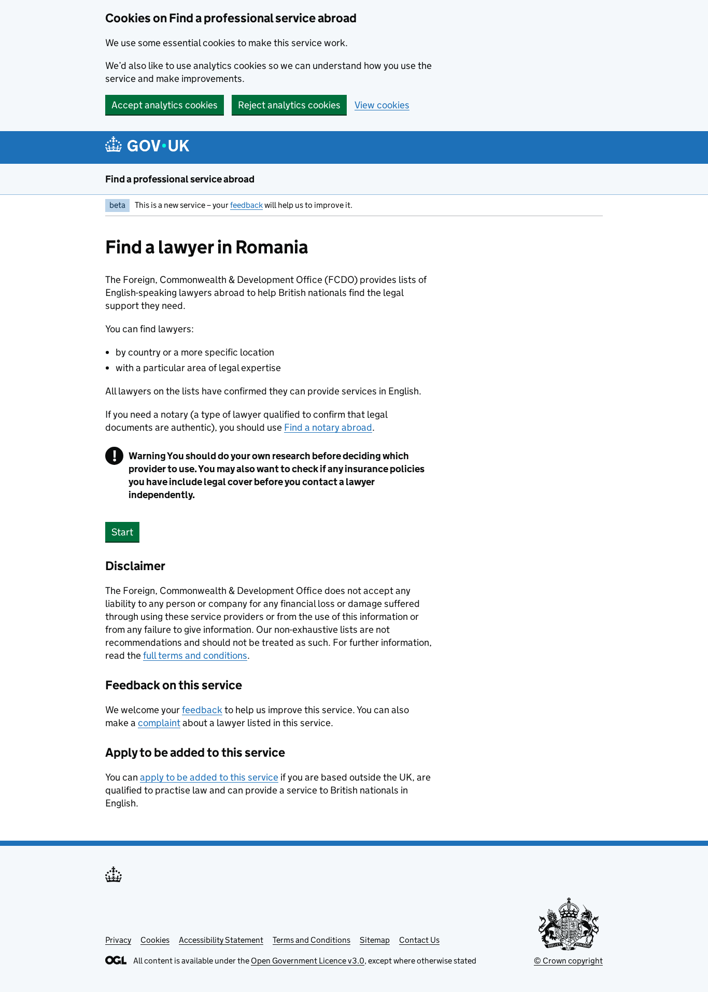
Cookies (154, 940)
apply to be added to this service (209, 777)
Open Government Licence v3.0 (307, 961)
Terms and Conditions (311, 940)
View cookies (382, 105)
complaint (159, 723)
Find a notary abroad (328, 427)
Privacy (118, 940)
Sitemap (375, 940)
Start (122, 532)
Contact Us (419, 940)
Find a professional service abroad (179, 179)
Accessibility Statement (221, 940)
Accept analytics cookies (164, 105)
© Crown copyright (568, 961)
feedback (246, 205)
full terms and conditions (195, 655)
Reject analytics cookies (289, 105)
